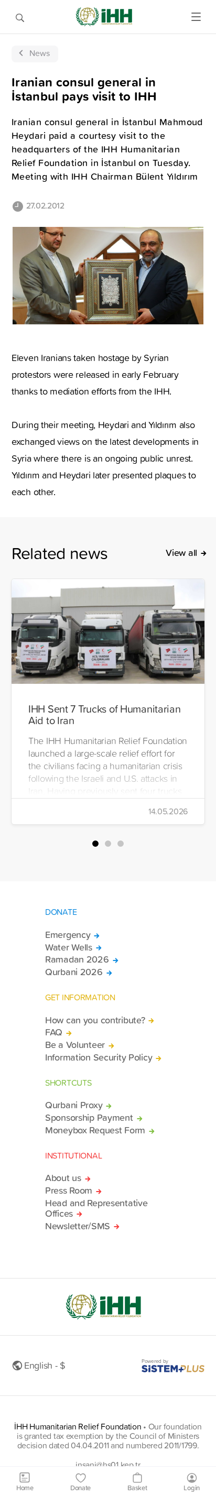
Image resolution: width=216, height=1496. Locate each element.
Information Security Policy (98, 1057)
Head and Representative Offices (96, 1208)
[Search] (19, 16)
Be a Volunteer (75, 1045)
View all (181, 553)
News (39, 53)
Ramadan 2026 (77, 959)
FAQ (53, 1032)
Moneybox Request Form (95, 1130)
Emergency (67, 935)
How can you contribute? (95, 1020)
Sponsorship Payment (89, 1117)
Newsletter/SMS (77, 1226)
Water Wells (68, 947)
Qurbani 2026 (74, 972)
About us (63, 1178)
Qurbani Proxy (73, 1105)
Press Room (68, 1190)
